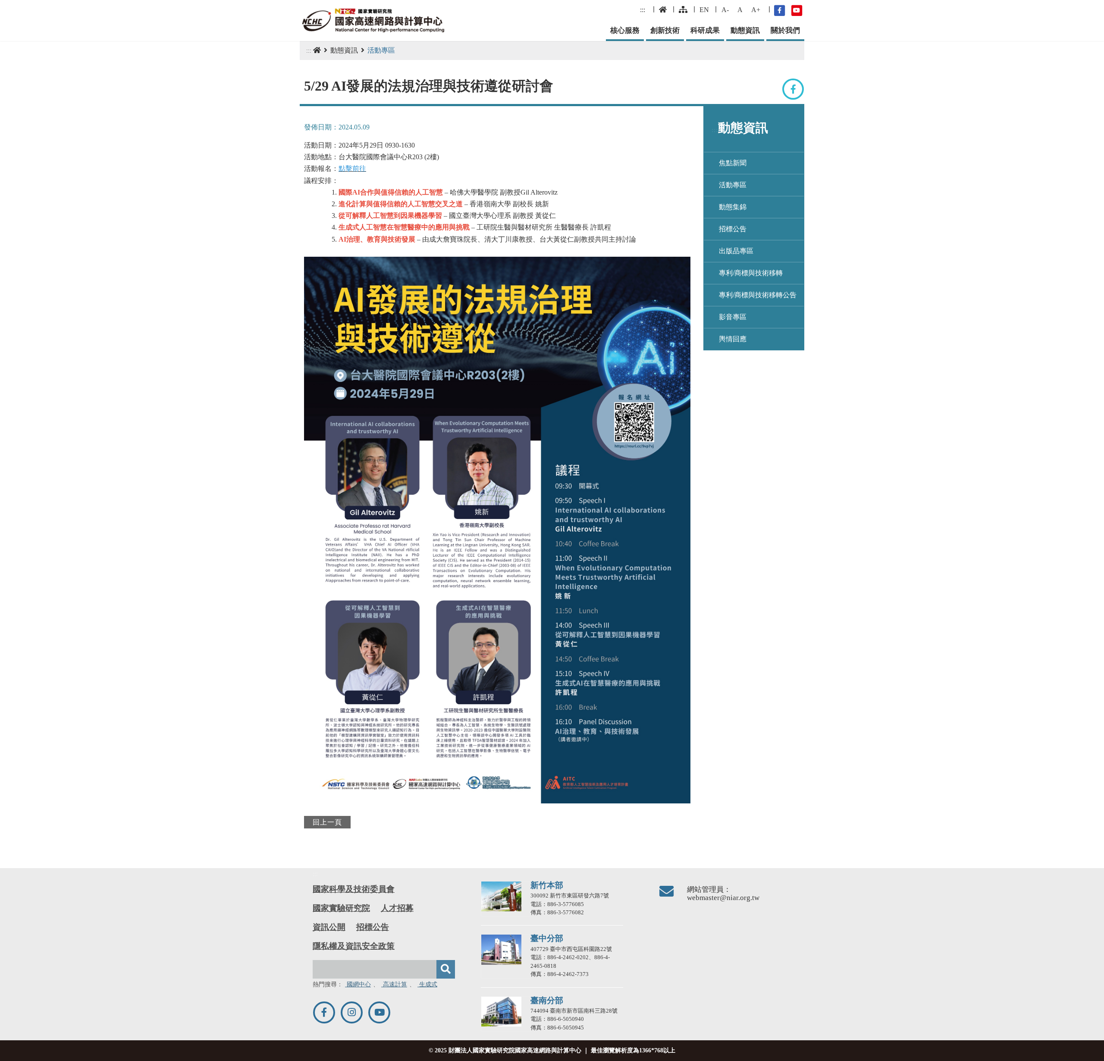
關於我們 (785, 30)
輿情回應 (732, 339)
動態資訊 (745, 30)
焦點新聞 (732, 163)
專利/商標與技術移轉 (751, 273)
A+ (755, 9)
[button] (1089, 1050)
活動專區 (732, 185)
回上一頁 (327, 822)
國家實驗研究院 (341, 908)
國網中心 (358, 984)
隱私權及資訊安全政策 (354, 946)
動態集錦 (732, 207)
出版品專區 (736, 251)
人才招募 (397, 908)
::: (642, 9)
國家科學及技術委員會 (354, 889)
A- (725, 9)
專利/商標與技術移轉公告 (758, 295)
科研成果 (705, 30)
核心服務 (625, 30)
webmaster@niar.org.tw (723, 898)
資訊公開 (329, 927)
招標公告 (732, 229)
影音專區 (732, 317)
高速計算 (394, 984)
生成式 (427, 984)
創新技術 (665, 30)
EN (704, 9)
